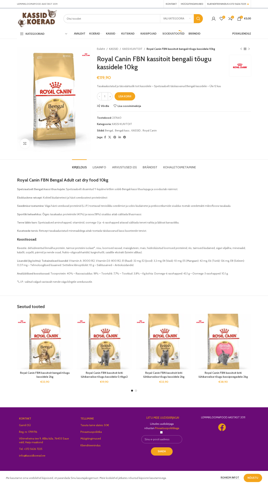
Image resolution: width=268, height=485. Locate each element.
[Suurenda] (25, 143)
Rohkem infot (230, 477)
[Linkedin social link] (119, 137)
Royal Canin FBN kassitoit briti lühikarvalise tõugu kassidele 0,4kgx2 (104, 374)
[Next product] (249, 49)
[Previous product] (241, 49)
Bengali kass (122, 130)
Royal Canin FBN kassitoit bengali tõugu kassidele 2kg (45, 374)
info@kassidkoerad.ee (32, 455)
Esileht (101, 49)
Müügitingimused (90, 438)
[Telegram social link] (124, 137)
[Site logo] (37, 18)
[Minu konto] (214, 19)
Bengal (109, 130)
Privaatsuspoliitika (91, 432)
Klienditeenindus (90, 445)
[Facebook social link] (105, 137)
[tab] (79, 165)
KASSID (113, 49)
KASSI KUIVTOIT (132, 49)
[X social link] (109, 137)
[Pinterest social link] (114, 137)
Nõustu (253, 477)
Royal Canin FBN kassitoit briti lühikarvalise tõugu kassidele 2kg (163, 374)
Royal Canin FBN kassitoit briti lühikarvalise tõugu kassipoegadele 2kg (223, 374)
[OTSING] (198, 18)
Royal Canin (150, 130)
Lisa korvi (125, 96)
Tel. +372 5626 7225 (30, 449)
